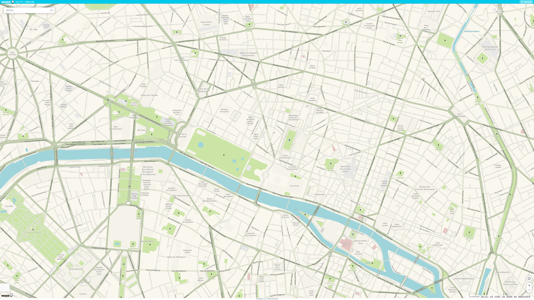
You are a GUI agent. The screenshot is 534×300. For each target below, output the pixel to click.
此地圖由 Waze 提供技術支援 (267, 299)
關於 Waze (485, 297)
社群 (491, 297)
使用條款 (509, 297)
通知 (515, 297)
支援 (503, 297)
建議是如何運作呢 (524, 297)
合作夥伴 (497, 297)
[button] (529, 285)
